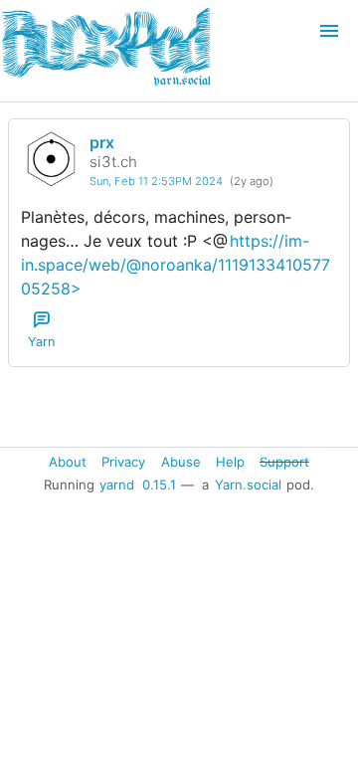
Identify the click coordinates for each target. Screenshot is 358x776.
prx (102, 142)
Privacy (123, 461)
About (68, 461)
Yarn (41, 341)
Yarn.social (248, 484)
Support (284, 461)
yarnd (116, 484)
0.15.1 (159, 484)
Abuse (181, 461)
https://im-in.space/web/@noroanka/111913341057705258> (175, 264)
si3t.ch (113, 161)
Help (230, 461)
